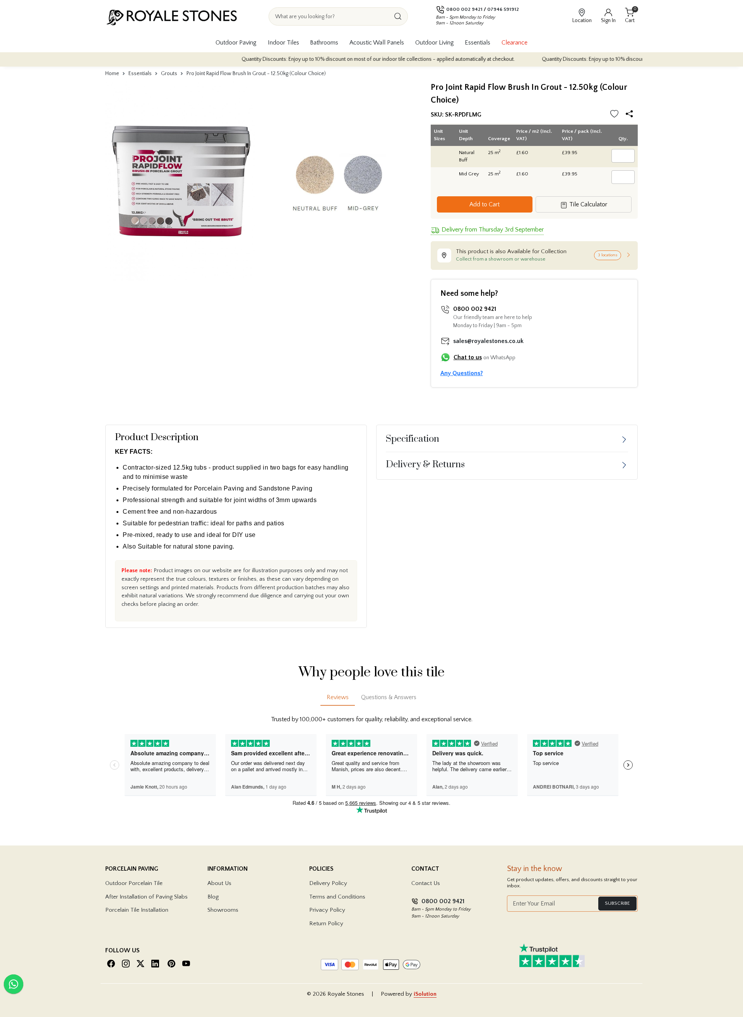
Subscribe (617, 903)
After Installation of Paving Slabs (146, 897)
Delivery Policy (328, 883)
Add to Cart (484, 204)
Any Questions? (461, 373)
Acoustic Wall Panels (376, 42)
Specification (412, 439)
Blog (213, 897)
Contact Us (425, 883)
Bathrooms (324, 42)
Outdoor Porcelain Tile (134, 883)
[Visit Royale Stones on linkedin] (155, 963)
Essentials (477, 42)
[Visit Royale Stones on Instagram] (126, 963)
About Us (219, 883)
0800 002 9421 (464, 9)
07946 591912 (503, 9)
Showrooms (222, 910)
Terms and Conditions (337, 897)
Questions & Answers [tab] (388, 697)
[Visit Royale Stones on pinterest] (171, 963)
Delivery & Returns (425, 464)
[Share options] (631, 115)
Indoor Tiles (283, 42)
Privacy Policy (327, 910)
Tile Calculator (587, 204)
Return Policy (326, 923)
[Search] (397, 16)
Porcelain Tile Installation (136, 910)
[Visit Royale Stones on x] (140, 963)
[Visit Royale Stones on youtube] (186, 963)
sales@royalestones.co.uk (488, 341)
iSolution (425, 994)
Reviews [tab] (338, 697)
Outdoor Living (434, 42)
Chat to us (468, 357)
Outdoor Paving (236, 42)
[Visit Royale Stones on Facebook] (111, 963)
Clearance (514, 42)
